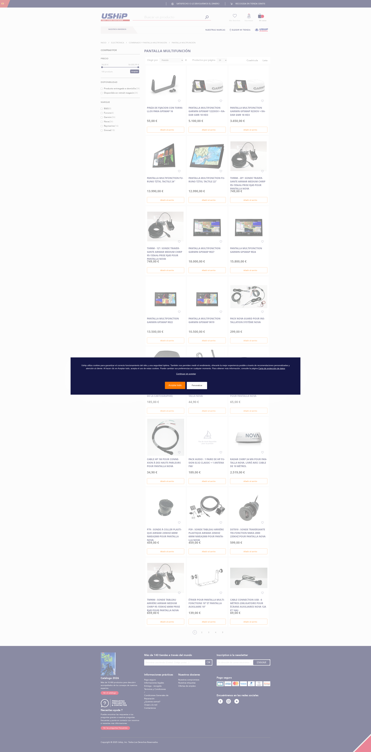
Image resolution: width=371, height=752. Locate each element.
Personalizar (197, 385)
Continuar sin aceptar (186, 374)
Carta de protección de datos (271, 368)
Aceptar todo (175, 385)
